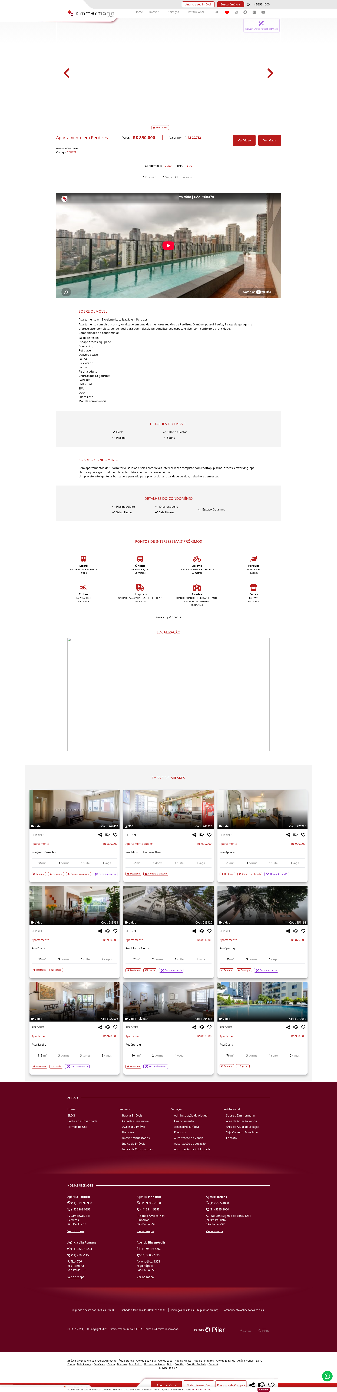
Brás (169, 1364)
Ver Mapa (269, 140)
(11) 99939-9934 (150, 1203)
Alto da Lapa (165, 1360)
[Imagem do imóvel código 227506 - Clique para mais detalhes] (74, 1002)
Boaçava (122, 1364)
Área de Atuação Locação (242, 1127)
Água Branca (126, 1360)
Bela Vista (99, 1364)
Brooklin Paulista (196, 1364)
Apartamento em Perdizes (82, 137)
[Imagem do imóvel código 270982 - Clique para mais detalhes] (262, 1002)
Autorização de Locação (190, 1144)
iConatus (175, 617)
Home (139, 12)
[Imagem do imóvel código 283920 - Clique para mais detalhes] (168, 905)
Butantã (213, 1364)
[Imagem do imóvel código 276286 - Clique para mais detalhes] (262, 809)
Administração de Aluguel (191, 1115)
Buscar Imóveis (230, 4)
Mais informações (199, 1385)
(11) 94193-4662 (150, 1249)
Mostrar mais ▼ (168, 1367)
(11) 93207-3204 (81, 1249)
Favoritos (128, 1132)
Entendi (263, 1389)
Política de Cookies (201, 1389)
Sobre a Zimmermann (240, 1115)
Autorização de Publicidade (192, 1149)
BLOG (215, 12)
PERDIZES (38, 835)
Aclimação (110, 1360)
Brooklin (179, 1364)
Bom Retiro (135, 1364)
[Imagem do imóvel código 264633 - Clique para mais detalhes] (168, 1002)
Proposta (180, 1132)
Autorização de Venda (188, 1138)
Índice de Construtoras (137, 1149)
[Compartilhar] (100, 835)
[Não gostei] (107, 835)
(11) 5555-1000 (219, 1203)
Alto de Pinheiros (204, 1360)
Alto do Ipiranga (225, 1360)
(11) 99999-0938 (81, 1203)
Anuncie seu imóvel (198, 4)
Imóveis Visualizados (136, 1138)
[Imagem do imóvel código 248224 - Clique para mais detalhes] (168, 809)
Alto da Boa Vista (146, 1360)
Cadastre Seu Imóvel (135, 1121)
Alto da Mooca (183, 1360)
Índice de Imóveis (133, 1144)
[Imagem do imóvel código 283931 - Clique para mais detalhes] (74, 905)
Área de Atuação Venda (241, 1121)
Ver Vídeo (244, 140)
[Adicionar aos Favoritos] (115, 835)
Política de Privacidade (82, 1121)
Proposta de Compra (231, 1385)
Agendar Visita (166, 1385)
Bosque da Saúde (154, 1364)
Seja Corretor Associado (242, 1132)
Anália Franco (245, 1360)
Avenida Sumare (67, 148)
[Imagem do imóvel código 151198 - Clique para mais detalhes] (262, 905)
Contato (231, 1138)
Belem (111, 1364)
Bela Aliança (84, 1364)
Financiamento (184, 1121)
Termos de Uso (77, 1127)
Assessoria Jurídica (186, 1127)
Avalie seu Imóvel (133, 1127)
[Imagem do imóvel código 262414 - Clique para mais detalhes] (74, 809)
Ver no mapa (75, 1231)
